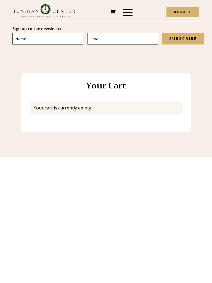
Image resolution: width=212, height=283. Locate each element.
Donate (182, 12)
